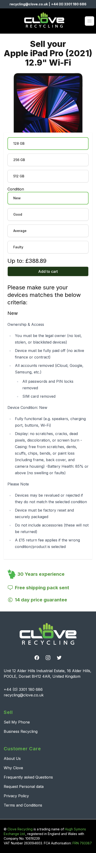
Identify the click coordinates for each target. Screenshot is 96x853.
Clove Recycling (20, 829)
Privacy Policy (16, 795)
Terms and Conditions (23, 805)
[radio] (48, 143)
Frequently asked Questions (28, 777)
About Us (12, 758)
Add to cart (48, 271)
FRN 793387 (82, 843)
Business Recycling (21, 731)
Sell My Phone (17, 722)
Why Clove (13, 767)
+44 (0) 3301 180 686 (68, 4)
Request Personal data (24, 786)
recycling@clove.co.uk (29, 4)
